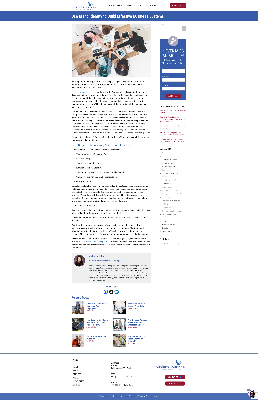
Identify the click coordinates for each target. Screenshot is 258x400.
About (120, 5)
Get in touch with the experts (94, 242)
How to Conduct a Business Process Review (173, 111)
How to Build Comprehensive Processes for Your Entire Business (172, 134)
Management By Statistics (171, 190)
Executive (165, 170)
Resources (151, 5)
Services (129, 5)
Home (111, 5)
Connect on (173, 377)
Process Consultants (169, 208)
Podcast (165, 204)
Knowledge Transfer (169, 180)
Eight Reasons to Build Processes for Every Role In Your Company (172, 140)
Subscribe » (173, 96)
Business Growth (168, 163)
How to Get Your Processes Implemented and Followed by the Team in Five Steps (172, 119)
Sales (164, 218)
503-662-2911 (117, 385)
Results (140, 5)
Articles (165, 153)
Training (165, 228)
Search (162, 25)
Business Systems (168, 167)
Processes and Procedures (172, 211)
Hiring (164, 177)
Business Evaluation (169, 160)
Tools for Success (168, 225)
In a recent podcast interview (85, 92)
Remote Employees (169, 214)
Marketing (166, 197)
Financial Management (170, 173)
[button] (184, 28)
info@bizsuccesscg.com (121, 376)
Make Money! (167, 187)
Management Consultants (172, 194)
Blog (163, 156)
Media (76, 378)
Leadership (166, 184)
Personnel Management (171, 201)
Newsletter (78, 381)
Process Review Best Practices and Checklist (172, 127)
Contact (163, 5)
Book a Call (177, 5)
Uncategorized (167, 232)
